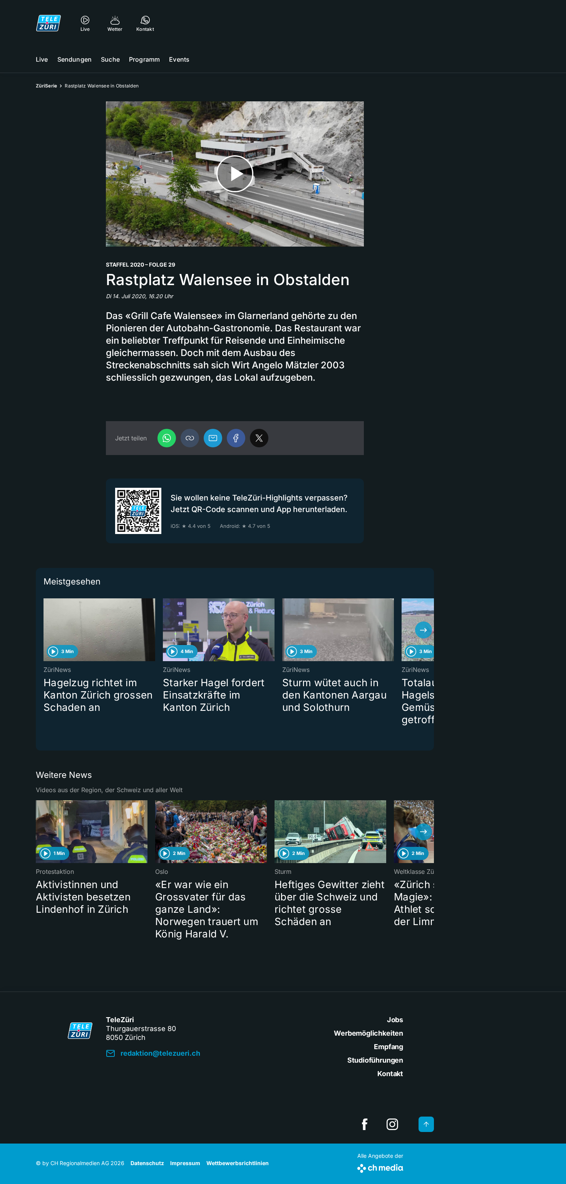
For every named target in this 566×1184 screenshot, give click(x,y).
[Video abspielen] (235, 174)
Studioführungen (375, 1060)
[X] (259, 438)
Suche (110, 59)
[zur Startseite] (48, 23)
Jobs (395, 1020)
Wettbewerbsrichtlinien (237, 1163)
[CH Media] (380, 1166)
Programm (144, 59)
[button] (190, 438)
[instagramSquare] (392, 1124)
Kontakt (390, 1074)
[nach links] (46, 629)
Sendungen (74, 59)
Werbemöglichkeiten (368, 1033)
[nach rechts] (423, 629)
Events (179, 59)
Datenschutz (147, 1163)
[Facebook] (236, 438)
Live (42, 59)
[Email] (213, 438)
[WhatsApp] (166, 438)
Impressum (185, 1163)
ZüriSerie (46, 86)
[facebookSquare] (364, 1124)
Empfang (388, 1047)
